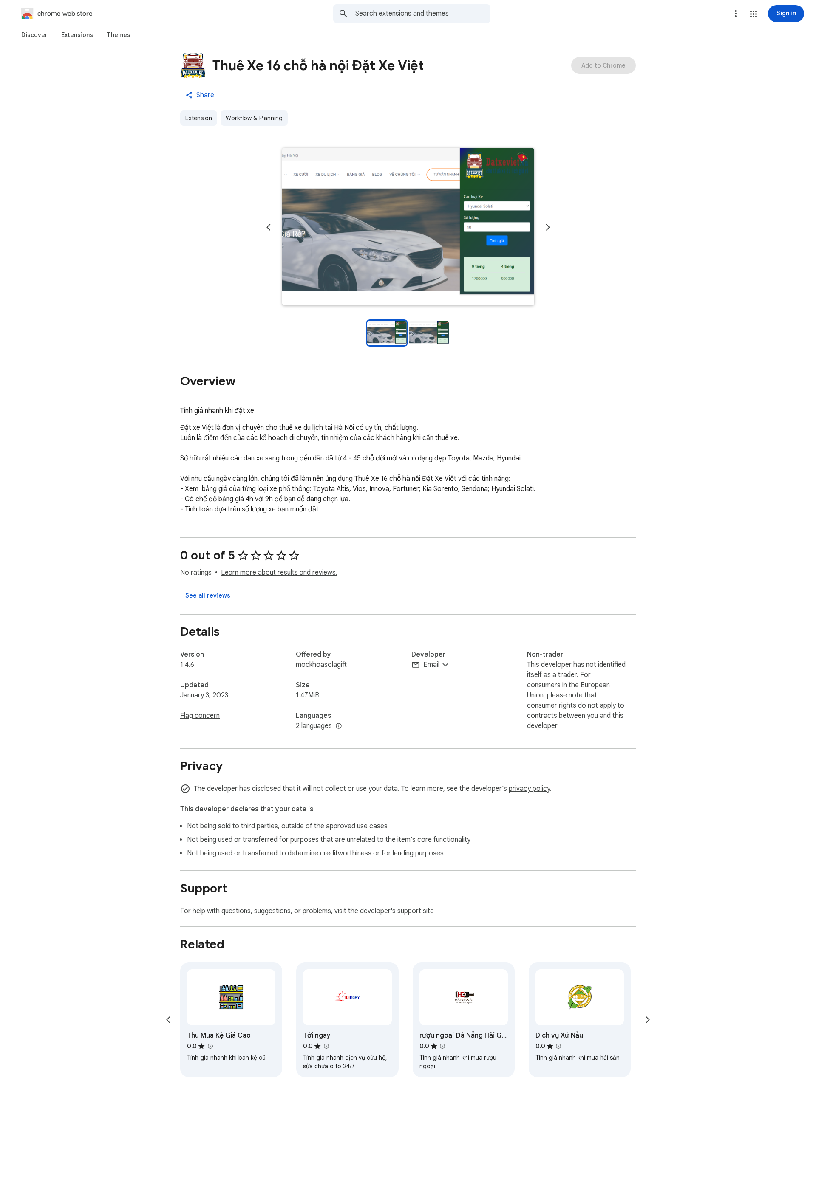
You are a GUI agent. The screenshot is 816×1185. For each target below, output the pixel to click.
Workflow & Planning (254, 118)
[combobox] (422, 13)
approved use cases (357, 826)
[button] (753, 14)
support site (415, 911)
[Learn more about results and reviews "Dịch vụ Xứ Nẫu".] (558, 1046)
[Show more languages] (339, 726)
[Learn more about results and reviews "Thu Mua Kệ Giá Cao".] (210, 1046)
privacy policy (529, 788)
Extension (198, 118)
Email (431, 664)
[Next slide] (547, 227)
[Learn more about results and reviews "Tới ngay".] (326, 1046)
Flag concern (200, 715)
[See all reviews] (207, 595)
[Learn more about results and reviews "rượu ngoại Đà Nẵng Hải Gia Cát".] (442, 1046)
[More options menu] (735, 13)
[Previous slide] (268, 227)
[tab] (34, 34)
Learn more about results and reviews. (279, 572)
